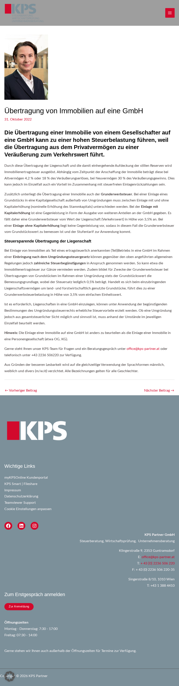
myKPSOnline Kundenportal (26, 477)
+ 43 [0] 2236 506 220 (158, 563)
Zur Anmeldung (19, 606)
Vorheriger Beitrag (21, 390)
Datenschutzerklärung (21, 496)
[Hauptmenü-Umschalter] (170, 12)
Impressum (12, 490)
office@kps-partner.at (143, 349)
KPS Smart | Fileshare (20, 484)
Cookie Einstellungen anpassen (28, 509)
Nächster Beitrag (159, 390)
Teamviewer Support (20, 502)
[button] (9, 676)
